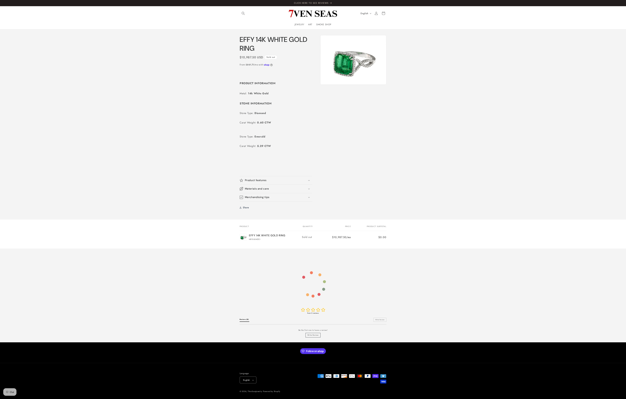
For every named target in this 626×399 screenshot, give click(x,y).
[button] (243, 13)
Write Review (313, 335)
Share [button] (246, 207)
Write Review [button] (380, 320)
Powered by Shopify (271, 391)
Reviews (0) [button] (244, 319)
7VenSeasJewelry (255, 391)
